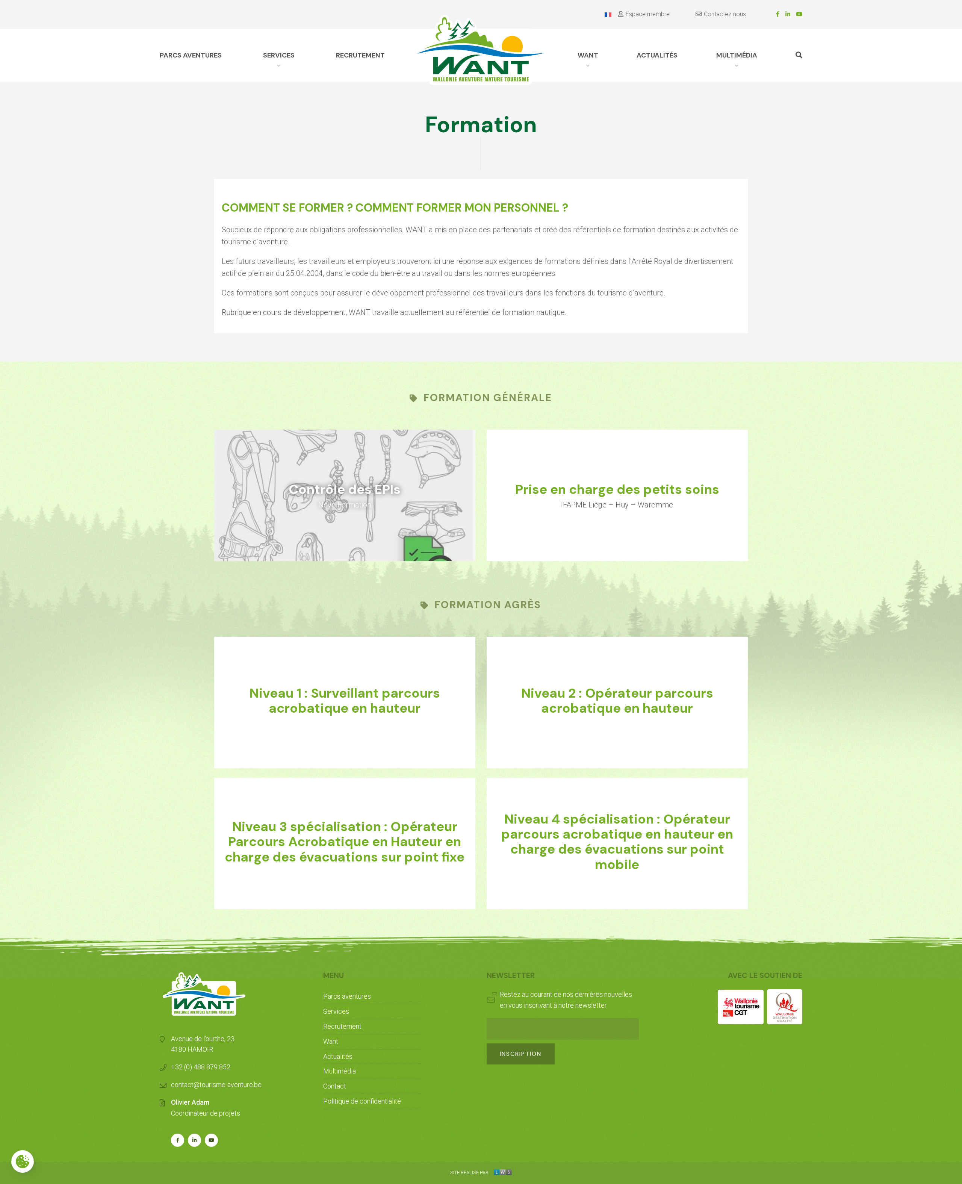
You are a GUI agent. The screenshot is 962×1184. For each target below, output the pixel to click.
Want (330, 1041)
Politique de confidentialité (362, 1101)
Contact (334, 1086)
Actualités (657, 55)
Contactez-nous (725, 14)
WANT (588, 55)
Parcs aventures (191, 55)
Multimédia (736, 55)
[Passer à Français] (608, 14)
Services (279, 55)
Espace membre (648, 14)
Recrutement (360, 55)
